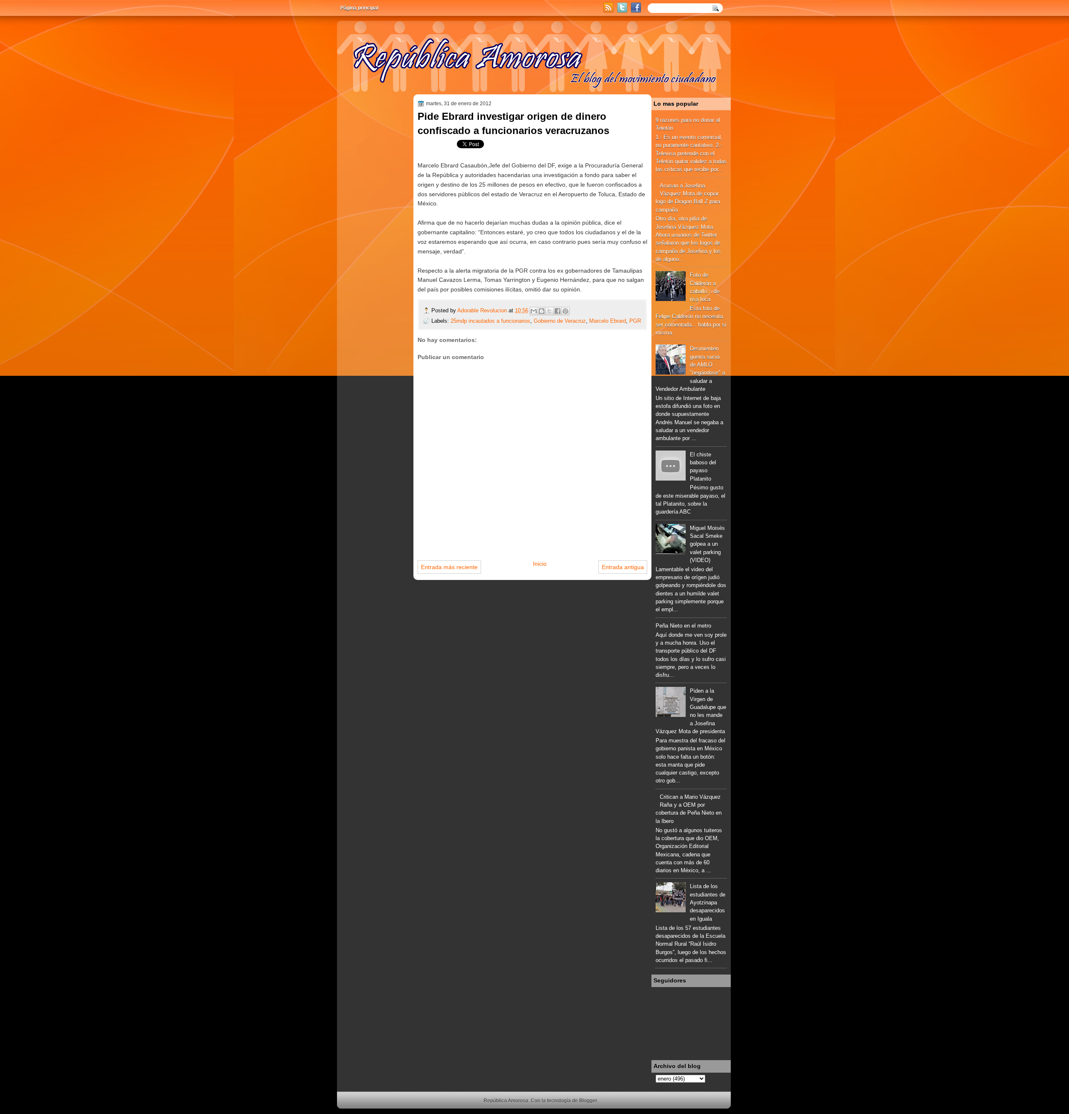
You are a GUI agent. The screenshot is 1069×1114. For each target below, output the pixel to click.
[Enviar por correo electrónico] (533, 311)
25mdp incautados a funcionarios (490, 321)
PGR (635, 321)
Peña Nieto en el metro (683, 626)
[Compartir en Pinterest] (565, 311)
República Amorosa (506, 1101)
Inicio (540, 563)
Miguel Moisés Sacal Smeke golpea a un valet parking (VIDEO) (707, 544)
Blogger (588, 1101)
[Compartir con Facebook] (557, 311)
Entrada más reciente (449, 567)
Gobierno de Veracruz (560, 321)
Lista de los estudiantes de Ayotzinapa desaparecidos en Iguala (707, 902)
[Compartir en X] (549, 311)
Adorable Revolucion (483, 310)
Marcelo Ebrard (607, 321)
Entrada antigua (623, 567)
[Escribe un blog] (541, 311)
